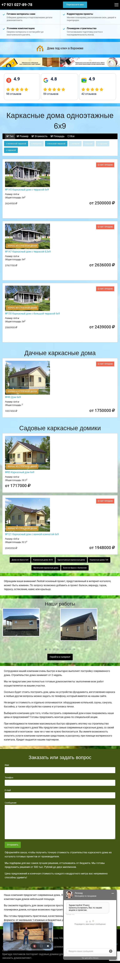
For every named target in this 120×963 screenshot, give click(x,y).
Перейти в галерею (60, 657)
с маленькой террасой (16, 144)
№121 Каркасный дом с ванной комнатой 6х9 (32, 534)
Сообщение (10, 802)
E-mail (8, 790)
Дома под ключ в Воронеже (65, 48)
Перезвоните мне (75, 4)
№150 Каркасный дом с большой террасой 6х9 (32, 313)
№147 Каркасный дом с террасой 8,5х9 (28, 251)
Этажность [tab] (41, 136)
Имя (7, 765)
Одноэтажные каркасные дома (71, 560)
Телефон (9, 777)
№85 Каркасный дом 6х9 (19, 472)
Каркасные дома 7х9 (99, 560)
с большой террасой (56, 144)
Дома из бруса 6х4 (20, 560)
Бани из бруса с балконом (75, 568)
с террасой (11, 150)
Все (72, 136)
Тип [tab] (11, 136)
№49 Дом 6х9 (13, 397)
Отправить (12, 844)
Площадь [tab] (59, 136)
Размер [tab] (23, 136)
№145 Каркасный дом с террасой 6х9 (27, 189)
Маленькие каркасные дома (45, 568)
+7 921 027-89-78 (17, 5)
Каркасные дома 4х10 (43, 560)
